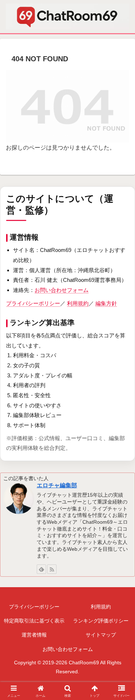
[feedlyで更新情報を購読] (41, 569)
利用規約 (78, 303)
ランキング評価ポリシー (101, 621)
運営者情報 (34, 635)
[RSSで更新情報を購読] (52, 569)
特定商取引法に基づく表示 (34, 621)
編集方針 (106, 303)
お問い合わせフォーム (62, 290)
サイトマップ (101, 635)
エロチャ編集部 (57, 485)
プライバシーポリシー (33, 303)
